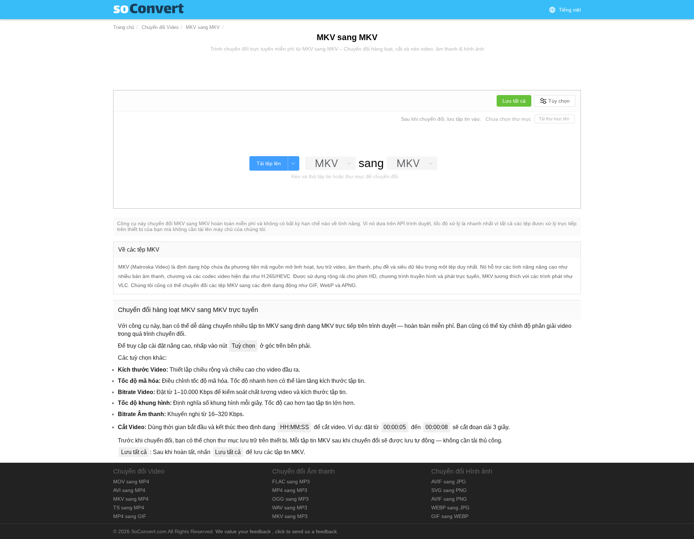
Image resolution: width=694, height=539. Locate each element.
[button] (565, 9)
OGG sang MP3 (290, 499)
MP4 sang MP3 (289, 490)
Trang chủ (123, 27)
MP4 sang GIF (129, 516)
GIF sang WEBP (449, 516)
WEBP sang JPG (450, 507)
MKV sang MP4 (131, 499)
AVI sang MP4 (129, 490)
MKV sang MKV (203, 27)
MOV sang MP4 (131, 481)
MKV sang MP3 (290, 516)
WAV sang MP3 (289, 507)
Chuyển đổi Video (160, 27)
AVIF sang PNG (449, 499)
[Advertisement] (347, 71)
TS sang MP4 (128, 507)
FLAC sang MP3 (291, 481)
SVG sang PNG (449, 490)
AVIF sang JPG (448, 481)
